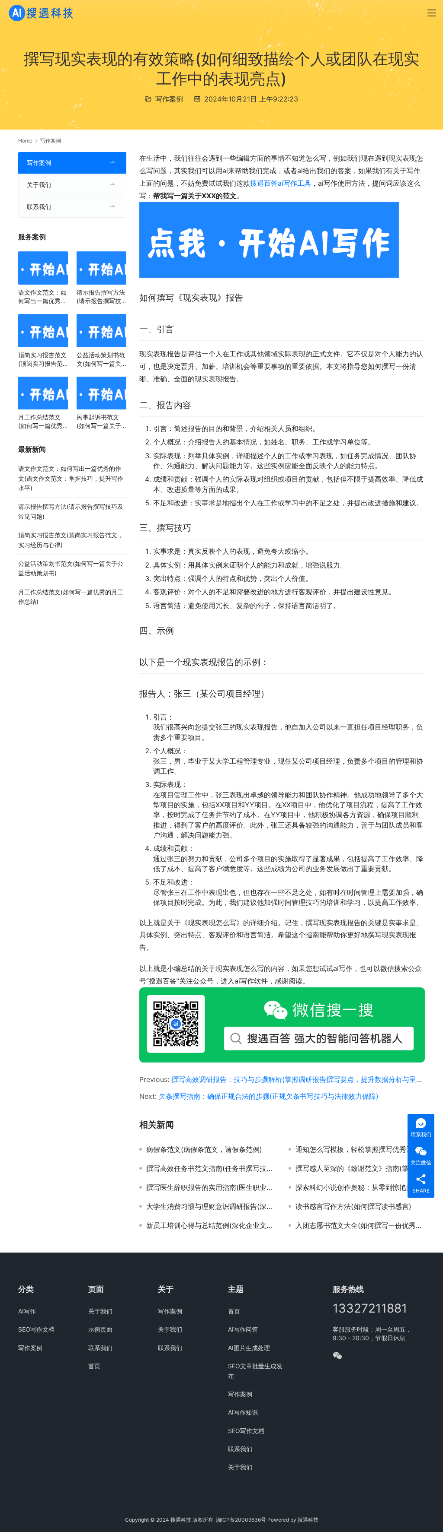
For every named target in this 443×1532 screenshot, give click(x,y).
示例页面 (100, 1329)
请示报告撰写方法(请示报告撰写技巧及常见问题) (101, 297)
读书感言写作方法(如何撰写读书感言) (353, 1206)
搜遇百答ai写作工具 (280, 183)
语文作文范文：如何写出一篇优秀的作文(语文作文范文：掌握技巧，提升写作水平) (42, 297)
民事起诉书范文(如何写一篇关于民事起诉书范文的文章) (101, 421)
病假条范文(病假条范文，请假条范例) (204, 1149)
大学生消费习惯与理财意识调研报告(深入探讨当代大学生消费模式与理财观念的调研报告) (211, 1206)
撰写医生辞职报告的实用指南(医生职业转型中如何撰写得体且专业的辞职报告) (211, 1187)
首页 (94, 1366)
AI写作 (27, 1311)
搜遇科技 (308, 1519)
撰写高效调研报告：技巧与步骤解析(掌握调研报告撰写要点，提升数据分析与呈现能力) (305, 1079)
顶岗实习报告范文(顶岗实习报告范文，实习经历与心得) (42, 359)
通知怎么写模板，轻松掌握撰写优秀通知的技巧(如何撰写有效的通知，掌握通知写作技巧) (360, 1149)
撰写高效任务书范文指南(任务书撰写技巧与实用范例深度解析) (211, 1168)
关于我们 (39, 184)
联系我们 (39, 206)
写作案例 (169, 99)
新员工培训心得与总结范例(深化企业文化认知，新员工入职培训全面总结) (211, 1225)
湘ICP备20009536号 (241, 1519)
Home (25, 140)
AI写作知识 (243, 1412)
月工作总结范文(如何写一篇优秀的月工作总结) (40, 421)
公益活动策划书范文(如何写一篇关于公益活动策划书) (101, 359)
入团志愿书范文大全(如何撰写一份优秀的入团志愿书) (360, 1225)
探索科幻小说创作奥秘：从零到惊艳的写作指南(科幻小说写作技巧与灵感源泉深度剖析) (360, 1187)
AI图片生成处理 (249, 1347)
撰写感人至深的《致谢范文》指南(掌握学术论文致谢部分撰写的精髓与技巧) (360, 1168)
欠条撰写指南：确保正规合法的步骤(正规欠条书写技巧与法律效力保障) (269, 1096)
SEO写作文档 (36, 1329)
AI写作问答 (243, 1329)
